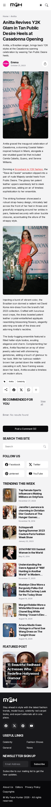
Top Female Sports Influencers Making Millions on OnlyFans (31, 493)
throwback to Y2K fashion (29, 169)
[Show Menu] (4, 5)
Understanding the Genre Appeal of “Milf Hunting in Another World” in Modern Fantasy (31, 569)
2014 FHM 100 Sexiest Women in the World (32, 551)
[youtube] (31, 726)
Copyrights (8, 791)
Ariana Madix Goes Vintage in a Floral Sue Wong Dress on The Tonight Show (32, 630)
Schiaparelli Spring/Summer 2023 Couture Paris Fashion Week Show (32, 532)
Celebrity (21, 381)
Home (5, 16)
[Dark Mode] (40, 5)
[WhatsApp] (29, 390)
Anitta (14, 16)
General (7, 747)
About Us (8, 787)
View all (43, 402)
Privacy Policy (32, 787)
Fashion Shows (35, 742)
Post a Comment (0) (25, 428)
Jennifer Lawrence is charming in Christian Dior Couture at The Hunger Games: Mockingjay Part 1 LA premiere (31, 512)
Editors (19, 787)
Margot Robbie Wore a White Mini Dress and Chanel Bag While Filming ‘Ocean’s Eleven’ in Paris (33, 610)
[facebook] (6, 726)
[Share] (45, 64)
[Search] (46, 5)
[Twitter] (21, 390)
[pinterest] (23, 726)
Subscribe (39, 764)
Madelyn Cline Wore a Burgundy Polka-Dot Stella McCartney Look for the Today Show (32, 589)
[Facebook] (14, 390)
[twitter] (14, 726)
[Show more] (36, 390)
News (30, 747)
